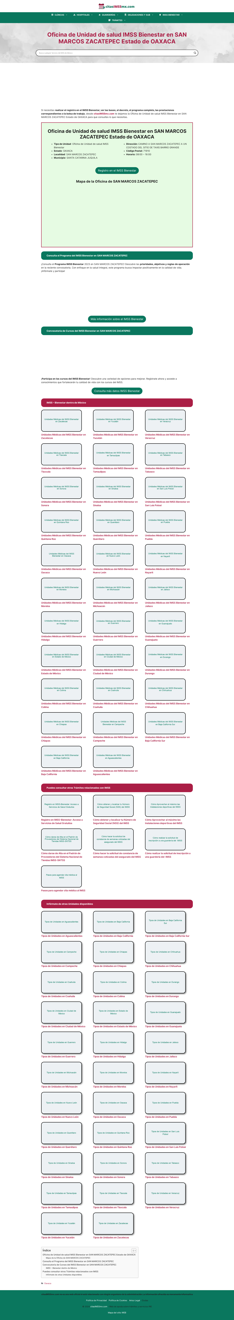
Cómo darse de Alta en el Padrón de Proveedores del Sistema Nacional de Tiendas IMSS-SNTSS (61, 857)
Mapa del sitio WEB (117, 1312)
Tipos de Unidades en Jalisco (161, 1056)
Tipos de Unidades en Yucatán (57, 1237)
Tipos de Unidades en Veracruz (162, 1207)
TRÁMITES (117, 20)
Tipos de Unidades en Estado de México (115, 1026)
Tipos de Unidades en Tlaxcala (110, 1207)
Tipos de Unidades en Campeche (59, 966)
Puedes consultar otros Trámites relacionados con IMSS (70, 1271)
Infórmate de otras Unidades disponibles (64, 1275)
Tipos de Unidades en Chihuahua (163, 966)
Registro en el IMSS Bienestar (117, 170)
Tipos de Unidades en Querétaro (59, 1147)
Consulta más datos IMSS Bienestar (117, 391)
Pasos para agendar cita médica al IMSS (63, 890)
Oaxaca (47, 1283)
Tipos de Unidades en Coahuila (58, 996)
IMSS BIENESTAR (171, 15)
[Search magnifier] (195, 53)
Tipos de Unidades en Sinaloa (57, 1177)
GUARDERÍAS (108, 15)
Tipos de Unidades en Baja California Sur (167, 936)
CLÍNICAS (59, 15)
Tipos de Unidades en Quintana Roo (112, 1147)
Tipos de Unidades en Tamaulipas (59, 1207)
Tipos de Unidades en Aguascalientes (61, 936)
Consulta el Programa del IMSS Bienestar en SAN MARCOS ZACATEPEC (78, 1261)
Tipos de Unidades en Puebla (161, 1117)
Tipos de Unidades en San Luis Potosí (165, 1147)
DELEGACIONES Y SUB (139, 15)
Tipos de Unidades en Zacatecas (111, 1237)
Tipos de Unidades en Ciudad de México (63, 1026)
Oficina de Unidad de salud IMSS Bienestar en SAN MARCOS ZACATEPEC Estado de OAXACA (89, 1254)
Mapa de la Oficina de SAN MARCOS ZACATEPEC (68, 1258)
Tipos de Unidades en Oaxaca (109, 1117)
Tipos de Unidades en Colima (109, 996)
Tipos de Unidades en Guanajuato (163, 1026)
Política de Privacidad (96, 1300)
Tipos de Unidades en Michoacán (59, 1086)
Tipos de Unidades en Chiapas (109, 966)
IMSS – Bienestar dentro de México (61, 1268)
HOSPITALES (83, 15)
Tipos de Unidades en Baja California (113, 936)
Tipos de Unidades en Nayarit (161, 1086)
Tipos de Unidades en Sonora (109, 1177)
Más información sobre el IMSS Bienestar (117, 319)
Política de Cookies (118, 1300)
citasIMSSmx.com (104, 113)
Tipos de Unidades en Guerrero (58, 1056)
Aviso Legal (134, 1300)
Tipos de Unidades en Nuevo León (60, 1117)
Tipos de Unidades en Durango (162, 996)
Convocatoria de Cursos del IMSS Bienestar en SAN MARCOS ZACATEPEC (79, 1264)
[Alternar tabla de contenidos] (132, 1250)
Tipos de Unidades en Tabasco (162, 1177)
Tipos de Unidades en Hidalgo (109, 1056)
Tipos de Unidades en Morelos (109, 1086)
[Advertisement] (117, 88)
